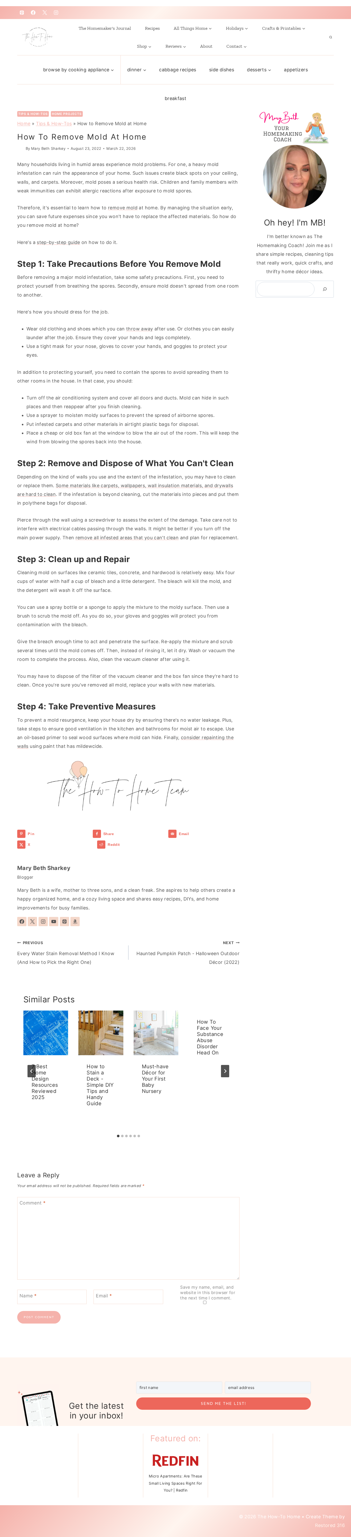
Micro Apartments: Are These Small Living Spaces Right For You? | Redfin (175, 1483)
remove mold (122, 207)
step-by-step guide (58, 242)
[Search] (324, 289)
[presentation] (45, 1033)
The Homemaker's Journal (105, 28)
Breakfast (175, 98)
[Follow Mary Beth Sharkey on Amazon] (75, 921)
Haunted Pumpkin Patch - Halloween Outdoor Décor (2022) (187, 953)
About (206, 46)
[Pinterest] (21, 12)
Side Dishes (221, 69)
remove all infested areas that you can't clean (127, 537)
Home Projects (67, 114)
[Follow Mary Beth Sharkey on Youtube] (53, 921)
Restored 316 (330, 1525)
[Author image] (20, 148)
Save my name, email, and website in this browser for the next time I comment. (207, 1292)
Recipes (152, 28)
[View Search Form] (331, 37)
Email (104, 1295)
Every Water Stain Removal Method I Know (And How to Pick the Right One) (65, 953)
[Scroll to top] (333, 1512)
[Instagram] (56, 12)
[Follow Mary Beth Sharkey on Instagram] (43, 921)
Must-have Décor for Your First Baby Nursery (155, 1078)
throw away (139, 328)
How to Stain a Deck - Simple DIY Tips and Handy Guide (100, 1085)
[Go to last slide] (31, 1071)
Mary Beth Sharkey (48, 148)
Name (28, 1295)
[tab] (118, 1136)
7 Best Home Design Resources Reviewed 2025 (45, 1081)
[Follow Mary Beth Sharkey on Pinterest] (64, 921)
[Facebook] (33, 12)
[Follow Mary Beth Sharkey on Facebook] (21, 921)
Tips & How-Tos (33, 114)
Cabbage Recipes (177, 69)
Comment (32, 1203)
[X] (44, 12)
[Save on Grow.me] (97, 844)
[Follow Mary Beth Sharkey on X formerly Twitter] (32, 921)
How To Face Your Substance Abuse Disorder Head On (210, 1037)
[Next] (225, 1071)
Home (23, 123)
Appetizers (296, 69)
